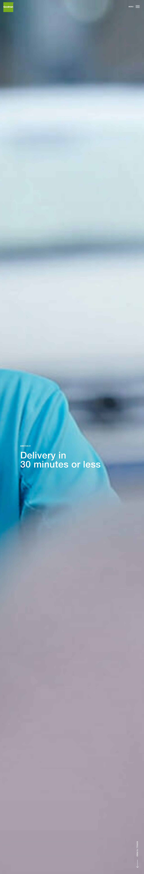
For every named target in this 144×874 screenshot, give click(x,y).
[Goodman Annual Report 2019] (8, 7)
